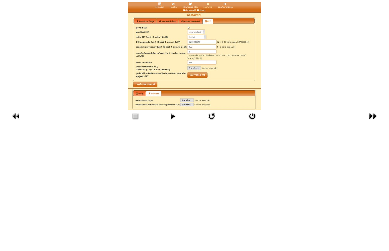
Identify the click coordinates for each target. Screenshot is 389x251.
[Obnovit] (211, 116)
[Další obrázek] (372, 116)
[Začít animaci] (172, 116)
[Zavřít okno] (252, 116)
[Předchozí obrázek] (16, 116)
